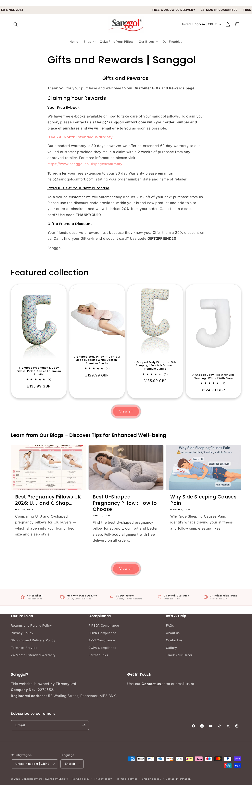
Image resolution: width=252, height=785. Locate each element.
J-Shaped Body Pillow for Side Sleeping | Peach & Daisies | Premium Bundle (155, 366)
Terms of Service (24, 648)
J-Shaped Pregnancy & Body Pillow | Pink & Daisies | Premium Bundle (39, 371)
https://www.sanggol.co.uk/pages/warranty (84, 164)
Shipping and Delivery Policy (33, 640)
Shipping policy (151, 778)
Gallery (171, 648)
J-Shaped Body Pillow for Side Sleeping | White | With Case (213, 376)
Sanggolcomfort (32, 778)
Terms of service (127, 778)
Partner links (98, 655)
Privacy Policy (22, 633)
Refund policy (81, 778)
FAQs (170, 625)
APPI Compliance (101, 640)
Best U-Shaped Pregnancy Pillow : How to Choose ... (125, 503)
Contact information (178, 778)
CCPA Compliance (102, 648)
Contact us (174, 640)
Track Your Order (179, 655)
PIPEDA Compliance (103, 625)
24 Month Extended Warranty (33, 655)
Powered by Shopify (55, 778)
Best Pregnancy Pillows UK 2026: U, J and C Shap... (48, 500)
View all (126, 411)
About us (173, 633)
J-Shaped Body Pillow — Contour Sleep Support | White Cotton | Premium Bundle (97, 360)
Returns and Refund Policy (31, 625)
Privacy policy (103, 778)
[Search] (15, 24)
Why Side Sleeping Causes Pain (203, 500)
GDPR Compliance (102, 633)
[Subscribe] (84, 725)
